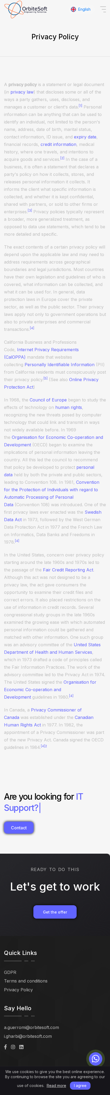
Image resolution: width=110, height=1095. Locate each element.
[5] (46, 378)
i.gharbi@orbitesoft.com (28, 1036)
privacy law (22, 92)
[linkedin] (21, 1047)
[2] (62, 158)
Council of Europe (48, 400)
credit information (58, 144)
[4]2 (44, 746)
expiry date (85, 137)
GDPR (10, 972)
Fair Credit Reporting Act (68, 569)
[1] (80, 106)
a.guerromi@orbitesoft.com (31, 1027)
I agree (80, 1085)
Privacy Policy (18, 989)
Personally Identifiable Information (60, 364)
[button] (82, 9)
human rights (68, 407)
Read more (56, 1086)
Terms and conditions (26, 981)
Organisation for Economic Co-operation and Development (50, 689)
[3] (30, 210)
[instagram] (13, 1047)
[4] (32, 328)
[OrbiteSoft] (26, 9)
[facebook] (5, 1047)
